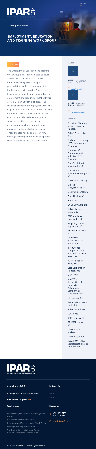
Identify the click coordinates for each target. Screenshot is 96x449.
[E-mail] (69, 87)
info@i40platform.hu (62, 421)
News (51, 393)
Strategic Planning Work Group (21, 426)
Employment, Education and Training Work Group (26, 414)
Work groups (22, 26)
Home (12, 26)
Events (52, 397)
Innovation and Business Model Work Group (26, 423)
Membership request (17, 399)
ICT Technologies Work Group (20, 419)
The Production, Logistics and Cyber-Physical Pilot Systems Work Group (23, 431)
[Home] (21, 13)
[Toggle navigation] (61, 12)
